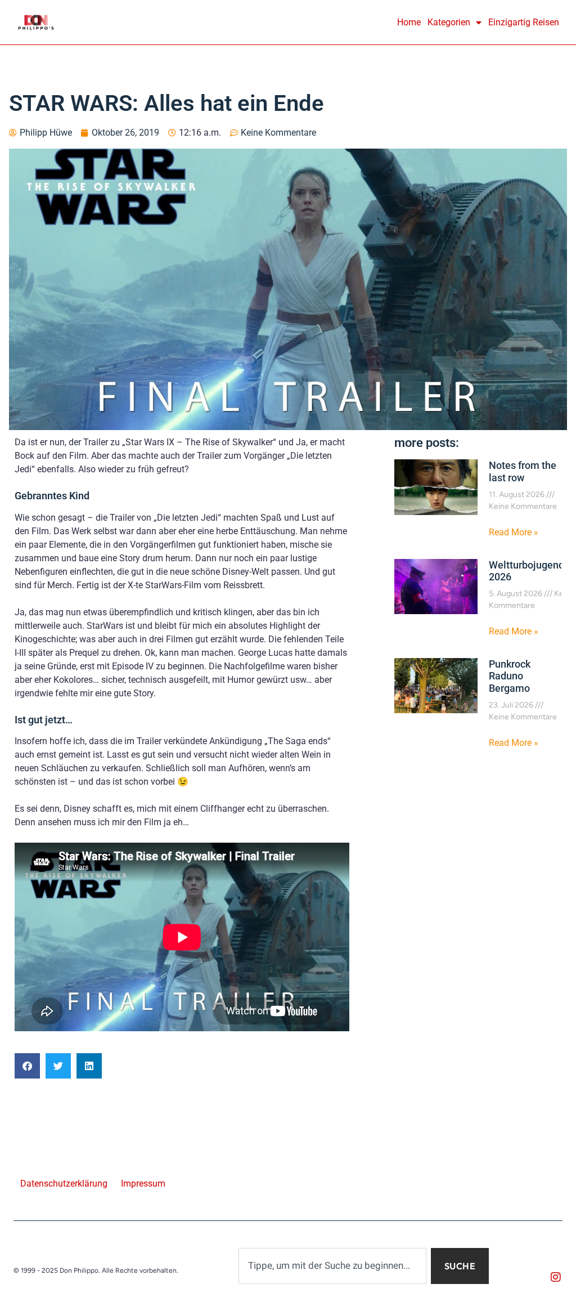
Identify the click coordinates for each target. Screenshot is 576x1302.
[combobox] (332, 1266)
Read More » (513, 532)
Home (409, 22)
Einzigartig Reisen (523, 22)
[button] (27, 1066)
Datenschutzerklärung (63, 1183)
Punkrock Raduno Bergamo (509, 676)
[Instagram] (555, 1277)
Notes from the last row (522, 471)
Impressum (143, 1183)
